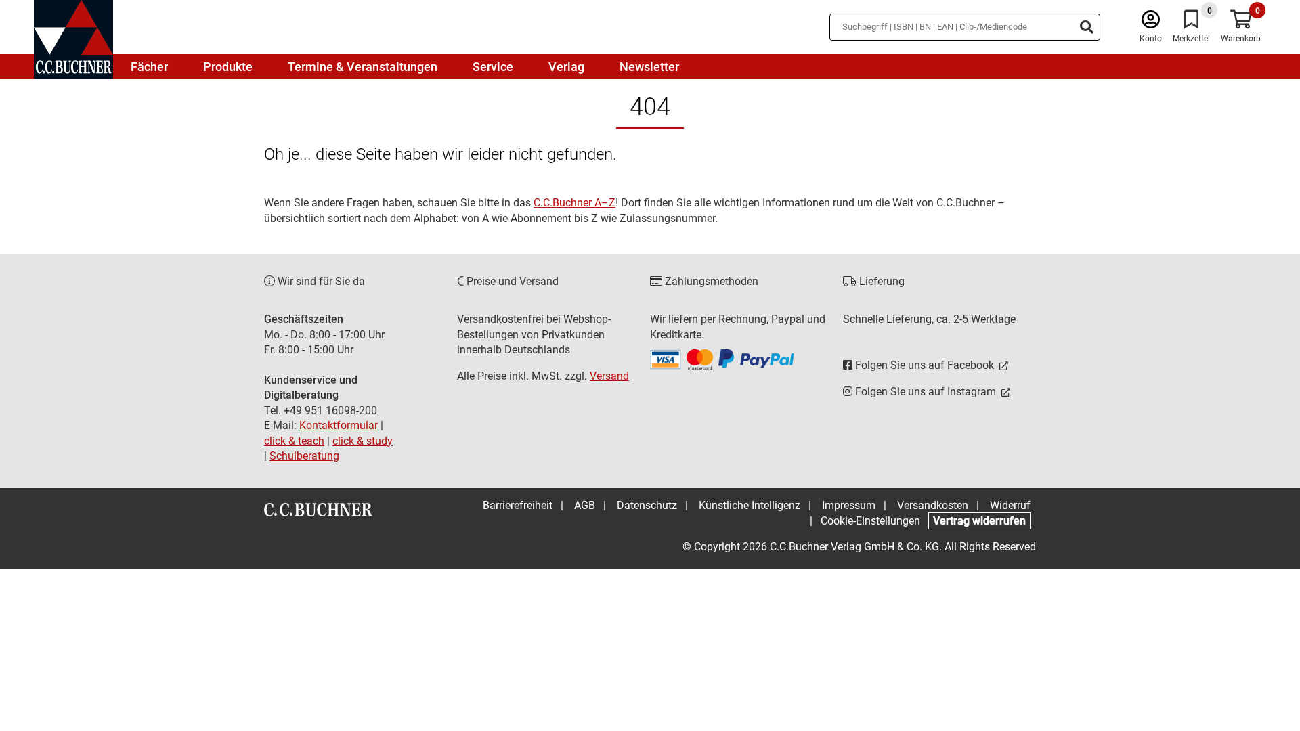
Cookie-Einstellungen (870, 520)
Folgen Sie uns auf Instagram (925, 391)
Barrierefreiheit (517, 505)
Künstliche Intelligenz (749, 505)
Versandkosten (932, 505)
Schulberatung (304, 455)
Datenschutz (647, 505)
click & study (362, 441)
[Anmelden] (1151, 22)
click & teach (294, 441)
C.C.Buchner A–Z (574, 202)
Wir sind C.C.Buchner (141, 125)
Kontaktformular (338, 425)
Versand (609, 376)
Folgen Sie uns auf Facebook (924, 365)
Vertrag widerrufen (979, 520)
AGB (584, 505)
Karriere (141, 204)
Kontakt (141, 236)
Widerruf (1010, 505)
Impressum (848, 505)
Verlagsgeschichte (141, 172)
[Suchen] (1087, 27)
